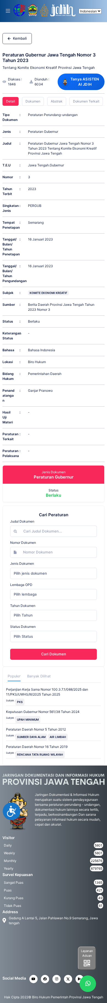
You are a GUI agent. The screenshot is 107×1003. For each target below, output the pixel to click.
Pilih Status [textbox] (23, 636)
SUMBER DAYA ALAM (31, 737)
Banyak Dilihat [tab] (39, 676)
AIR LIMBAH (58, 737)
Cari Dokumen (53, 654)
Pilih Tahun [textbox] (23, 615)
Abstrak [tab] (57, 101)
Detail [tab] (10, 101)
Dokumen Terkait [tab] (86, 101)
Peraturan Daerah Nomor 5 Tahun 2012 (36, 729)
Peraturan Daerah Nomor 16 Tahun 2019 (36, 747)
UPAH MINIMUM (28, 719)
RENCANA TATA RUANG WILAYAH (40, 754)
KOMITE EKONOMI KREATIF (48, 292)
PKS (20, 702)
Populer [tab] (14, 676)
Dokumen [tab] (33, 101)
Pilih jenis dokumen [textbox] (30, 573)
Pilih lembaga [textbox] (25, 594)
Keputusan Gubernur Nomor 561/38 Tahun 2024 (43, 712)
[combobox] (53, 573)
